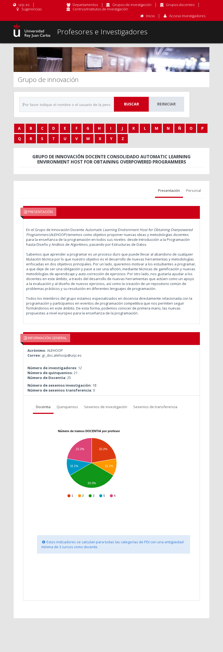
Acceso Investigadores (187, 15)
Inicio (150, 15)
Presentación (169, 190)
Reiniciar (166, 104)
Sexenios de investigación (105, 406)
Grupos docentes (180, 4)
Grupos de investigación (131, 4)
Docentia (43, 406)
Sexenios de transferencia (155, 406)
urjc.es (23, 4)
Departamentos (85, 4)
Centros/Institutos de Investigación (100, 9)
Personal (193, 190)
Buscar (131, 104)
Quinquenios (67, 406)
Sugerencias (31, 9)
